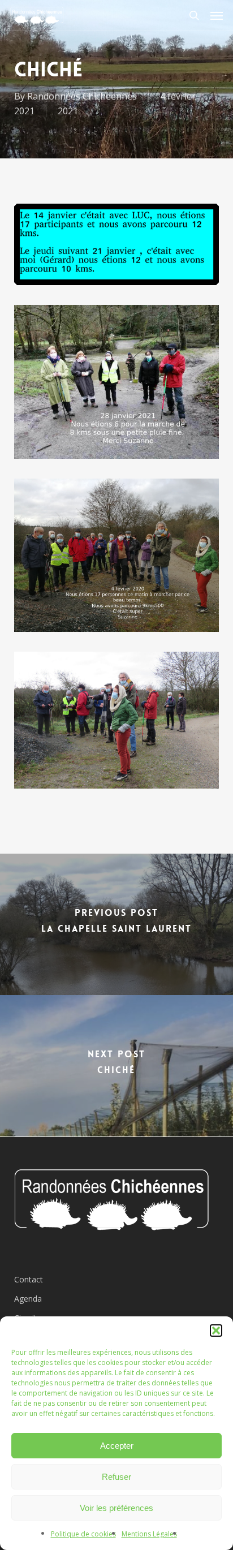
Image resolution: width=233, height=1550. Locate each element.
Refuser (116, 1477)
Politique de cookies (83, 1534)
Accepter (116, 1445)
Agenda (28, 1298)
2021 (68, 111)
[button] (216, 1330)
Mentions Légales (149, 1534)
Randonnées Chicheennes (82, 96)
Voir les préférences (116, 1508)
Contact (28, 1279)
